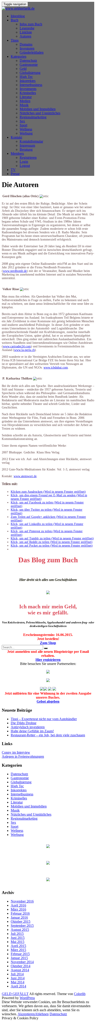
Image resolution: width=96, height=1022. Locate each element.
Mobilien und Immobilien (38, 109)
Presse (15, 174)
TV (13, 170)
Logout (25, 166)
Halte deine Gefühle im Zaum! (32, 731)
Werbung (26, 133)
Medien (25, 101)
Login (24, 161)
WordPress (27, 998)
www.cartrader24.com (17, 346)
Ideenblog (18, 16)
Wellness (26, 129)
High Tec (26, 77)
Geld (23, 69)
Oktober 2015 (20, 921)
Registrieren (28, 157)
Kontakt (16, 137)
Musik (24, 105)
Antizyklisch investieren (28, 727)
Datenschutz (28, 60)
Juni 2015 (18, 938)
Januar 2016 (19, 917)
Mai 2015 (17, 942)
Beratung (26, 149)
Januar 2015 (19, 958)
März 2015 (18, 950)
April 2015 (18, 946)
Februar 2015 (20, 954)
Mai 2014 (17, 982)
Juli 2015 (17, 934)
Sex (22, 121)
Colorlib (80, 994)
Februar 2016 (20, 913)
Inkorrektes (27, 81)
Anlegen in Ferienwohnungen (23, 756)
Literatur (26, 97)
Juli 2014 (17, 974)
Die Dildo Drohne (23, 723)
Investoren (27, 48)
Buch (14, 20)
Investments (28, 89)
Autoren (25, 36)
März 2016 (18, 909)
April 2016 (18, 905)
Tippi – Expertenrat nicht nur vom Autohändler (44, 719)
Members (17, 153)
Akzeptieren (26, 1014)
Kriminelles (28, 93)
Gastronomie (29, 64)
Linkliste (26, 32)
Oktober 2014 (20, 966)
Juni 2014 (18, 978)
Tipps (15, 40)
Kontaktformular (31, 141)
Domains (26, 44)
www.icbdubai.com (56, 367)
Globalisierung (30, 73)
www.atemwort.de (25, 476)
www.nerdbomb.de (15, 271)
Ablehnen (42, 1014)
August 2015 (20, 929)
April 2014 (18, 986)
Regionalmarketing (33, 117)
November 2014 (22, 962)
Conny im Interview (16, 752)
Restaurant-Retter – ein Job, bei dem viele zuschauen (48, 735)
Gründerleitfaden (32, 52)
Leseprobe (27, 28)
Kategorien (18, 56)
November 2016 (22, 901)
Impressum (27, 145)
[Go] (46, 648)
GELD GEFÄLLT (15, 994)
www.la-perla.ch (24, 350)
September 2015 (22, 925)
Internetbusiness (31, 85)
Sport (23, 125)
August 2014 (20, 970)
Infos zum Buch (31, 24)
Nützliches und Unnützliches (40, 113)
